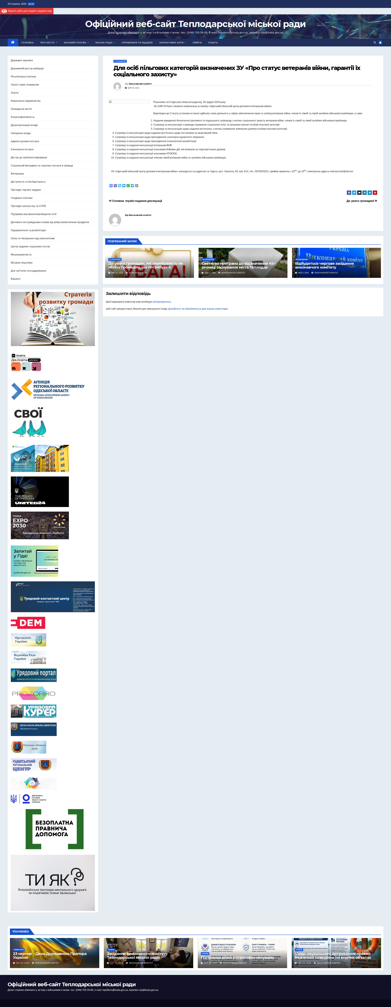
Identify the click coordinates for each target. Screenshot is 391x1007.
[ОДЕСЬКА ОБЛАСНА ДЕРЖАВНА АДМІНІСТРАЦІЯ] (53, 729)
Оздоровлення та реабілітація (28, 230)
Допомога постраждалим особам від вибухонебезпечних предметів (50, 222)
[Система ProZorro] (53, 693)
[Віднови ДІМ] (53, 458)
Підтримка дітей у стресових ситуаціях (237, 957)
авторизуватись (162, 301)
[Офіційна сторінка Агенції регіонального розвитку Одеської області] (53, 389)
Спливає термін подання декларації (136, 200)
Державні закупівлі (22, 60)
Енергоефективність (23, 117)
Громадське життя (21, 109)
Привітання (19, 950)
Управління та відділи (137, 42)
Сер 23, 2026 (22, 963)
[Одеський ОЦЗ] (53, 765)
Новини (111, 950)
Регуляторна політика (23, 76)
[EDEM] (53, 623)
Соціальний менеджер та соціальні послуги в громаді (42, 165)
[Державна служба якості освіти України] (53, 798)
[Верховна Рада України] (53, 657)
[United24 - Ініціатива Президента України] (53, 491)
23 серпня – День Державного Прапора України (49, 955)
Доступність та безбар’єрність (28, 181)
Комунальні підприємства (26, 101)
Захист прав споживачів (25, 84)
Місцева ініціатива (22, 262)
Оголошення (120, 61)
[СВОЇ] (53, 422)
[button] (375, 42)
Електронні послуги (22, 149)
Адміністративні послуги (25, 141)
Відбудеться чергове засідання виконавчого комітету (324, 265)
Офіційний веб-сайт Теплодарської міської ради (195, 23)
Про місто (47, 42)
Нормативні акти (171, 42)
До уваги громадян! (361, 200)
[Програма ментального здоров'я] (53, 883)
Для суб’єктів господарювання (28, 270)
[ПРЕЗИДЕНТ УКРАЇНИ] (53, 639)
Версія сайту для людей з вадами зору (29, 11)
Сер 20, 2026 (210, 963)
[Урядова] (53, 596)
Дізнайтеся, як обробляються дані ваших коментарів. (198, 308)
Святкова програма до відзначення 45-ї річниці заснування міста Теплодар (239, 265)
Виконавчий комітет (140, 83)
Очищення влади (21, 133)
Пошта (213, 42)
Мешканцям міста (21, 254)
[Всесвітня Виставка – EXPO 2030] (53, 525)
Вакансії (15, 279)
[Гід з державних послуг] (53, 560)
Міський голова (75, 42)
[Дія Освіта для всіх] (53, 362)
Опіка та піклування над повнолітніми (33, 238)
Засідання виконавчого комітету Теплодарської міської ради (137, 955)
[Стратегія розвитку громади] (53, 319)
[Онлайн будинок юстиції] (53, 783)
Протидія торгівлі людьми (26, 190)
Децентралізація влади (24, 125)
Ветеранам (17, 173)
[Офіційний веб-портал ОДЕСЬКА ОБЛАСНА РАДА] (53, 747)
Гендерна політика (21, 198)
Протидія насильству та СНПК (28, 206)
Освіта (14, 92)
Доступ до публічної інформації (29, 157)
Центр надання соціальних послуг (30, 246)
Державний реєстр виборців (27, 68)
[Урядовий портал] (53, 675)
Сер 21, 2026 (116, 963)
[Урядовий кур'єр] (53, 711)
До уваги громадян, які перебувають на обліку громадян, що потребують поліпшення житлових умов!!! (145, 267)
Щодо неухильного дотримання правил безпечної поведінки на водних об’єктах (333, 955)
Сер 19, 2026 (304, 963)
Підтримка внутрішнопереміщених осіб (33, 214)
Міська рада (104, 42)
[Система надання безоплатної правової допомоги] (53, 829)
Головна (27, 42)
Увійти (197, 42)
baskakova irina (137, 273)
